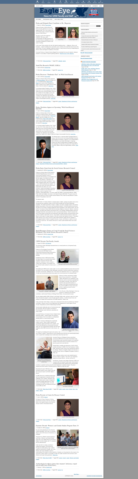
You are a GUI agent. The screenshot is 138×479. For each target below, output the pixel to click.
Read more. (55, 455)
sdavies (41, 390)
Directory (89, 2)
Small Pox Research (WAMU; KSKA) (48, 65)
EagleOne (66, 2)
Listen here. (53, 98)
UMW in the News (46, 70)
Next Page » (76, 474)
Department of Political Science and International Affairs (51, 163)
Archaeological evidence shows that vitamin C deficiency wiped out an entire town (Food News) (56, 464)
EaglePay (77, 2)
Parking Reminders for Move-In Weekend (89, 39)
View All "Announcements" (86, 52)
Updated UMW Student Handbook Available (90, 44)
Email (55, 2)
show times (51, 85)
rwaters (37, 390)
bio (62, 70)
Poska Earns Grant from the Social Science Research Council (55, 168)
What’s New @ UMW (59, 19)
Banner (43, 2)
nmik (76, 389)
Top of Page (39, 475)
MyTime (71, 2)
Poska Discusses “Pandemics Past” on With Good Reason (54, 74)
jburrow (70, 389)
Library (60, 2)
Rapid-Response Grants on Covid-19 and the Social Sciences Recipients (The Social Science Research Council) (55, 231)
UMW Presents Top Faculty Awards (47, 241)
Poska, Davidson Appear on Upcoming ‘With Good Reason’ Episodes (55, 108)
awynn (67, 389)
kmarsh (64, 457)
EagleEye (70, 13)
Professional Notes (47, 19)
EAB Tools (95, 2)
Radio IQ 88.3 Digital (47, 118)
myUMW (37, 2)
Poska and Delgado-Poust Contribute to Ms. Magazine (53, 23)
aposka (64, 61)
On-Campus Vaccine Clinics (86, 42)
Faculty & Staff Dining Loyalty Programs (89, 46)
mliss (74, 389)
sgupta (67, 457)
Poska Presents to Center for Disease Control (50, 395)
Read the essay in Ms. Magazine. (67, 53)
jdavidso (65, 163)
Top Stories (38, 19)
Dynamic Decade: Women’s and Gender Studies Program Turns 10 (57, 425)
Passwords (83, 2)
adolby (60, 389)
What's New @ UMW (47, 389)
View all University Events (86, 58)
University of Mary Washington (94, 475)
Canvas (49, 2)
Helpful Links (100, 2)
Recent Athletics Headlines (89, 61)
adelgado (60, 61)
